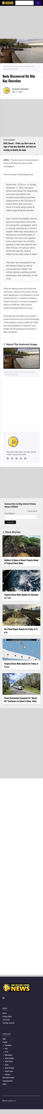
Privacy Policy (7, 1016)
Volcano (7, 1074)
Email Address (10, 513)
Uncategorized (7, 1081)
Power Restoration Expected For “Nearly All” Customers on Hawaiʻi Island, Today (20, 699)
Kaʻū (6, 1052)
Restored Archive (8, 1078)
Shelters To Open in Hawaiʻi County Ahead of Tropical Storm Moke (21, 561)
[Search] (38, 3)
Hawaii (5, 1042)
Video (4, 1084)
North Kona (9, 1061)
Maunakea (8, 1055)
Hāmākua (8, 1045)
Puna (6, 1065)
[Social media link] (8, 458)
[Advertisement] (21, 22)
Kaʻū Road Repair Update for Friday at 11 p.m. (21, 630)
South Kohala (9, 1068)
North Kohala (9, 1058)
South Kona (9, 1071)
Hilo (6, 1049)
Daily (4, 1039)
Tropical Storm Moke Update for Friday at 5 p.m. (21, 665)
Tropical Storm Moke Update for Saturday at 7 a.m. (21, 596)
